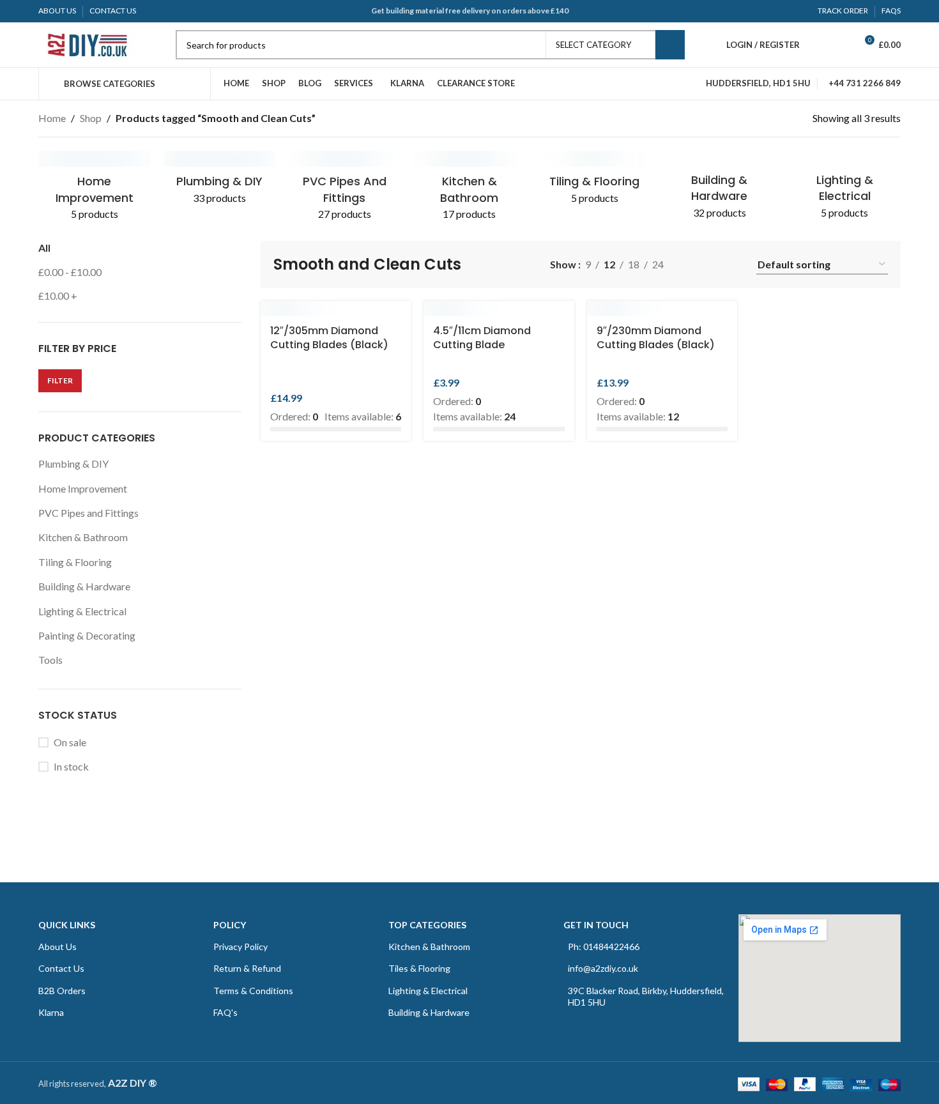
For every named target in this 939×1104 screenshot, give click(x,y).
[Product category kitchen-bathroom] (469, 190)
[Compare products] (817, 44)
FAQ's (225, 1012)
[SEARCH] (670, 44)
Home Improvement (82, 488)
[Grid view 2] (712, 265)
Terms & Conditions (253, 990)
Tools (50, 660)
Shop (91, 118)
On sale (70, 742)
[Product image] (336, 308)
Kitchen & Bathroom (83, 537)
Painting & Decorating (86, 635)
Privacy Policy (240, 946)
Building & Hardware (84, 586)
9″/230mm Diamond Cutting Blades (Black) (656, 337)
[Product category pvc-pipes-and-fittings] (344, 190)
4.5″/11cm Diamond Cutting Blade (482, 337)
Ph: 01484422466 (603, 946)
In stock (71, 766)
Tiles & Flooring (419, 968)
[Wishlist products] (840, 44)
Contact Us (61, 968)
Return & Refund (247, 968)
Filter (60, 380)
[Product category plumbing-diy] (220, 182)
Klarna (51, 1012)
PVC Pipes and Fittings (88, 513)
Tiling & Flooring (75, 562)
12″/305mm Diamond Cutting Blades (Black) (329, 337)
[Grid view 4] (736, 265)
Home (52, 118)
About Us (57, 946)
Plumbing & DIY (73, 463)
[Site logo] (86, 43)
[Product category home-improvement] (94, 190)
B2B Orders (62, 990)
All (44, 247)
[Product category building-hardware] (720, 189)
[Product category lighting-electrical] (844, 189)
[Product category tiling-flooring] (594, 182)
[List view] (688, 265)
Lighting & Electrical (82, 611)
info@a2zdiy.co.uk (603, 968)
